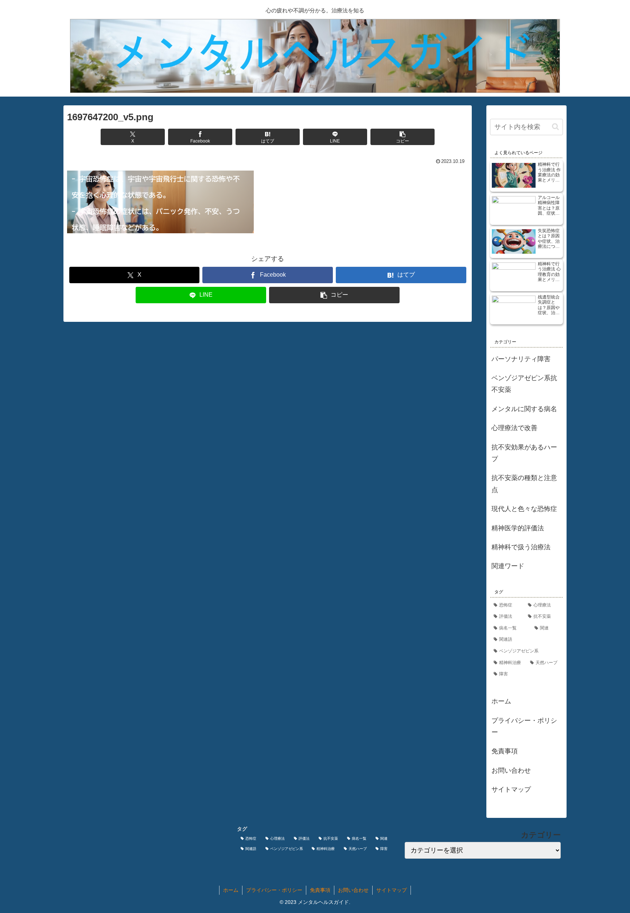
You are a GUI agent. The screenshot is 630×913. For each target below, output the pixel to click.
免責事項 (504, 751)
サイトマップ (511, 789)
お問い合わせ (511, 770)
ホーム (501, 701)
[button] (402, 137)
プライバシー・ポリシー (524, 726)
